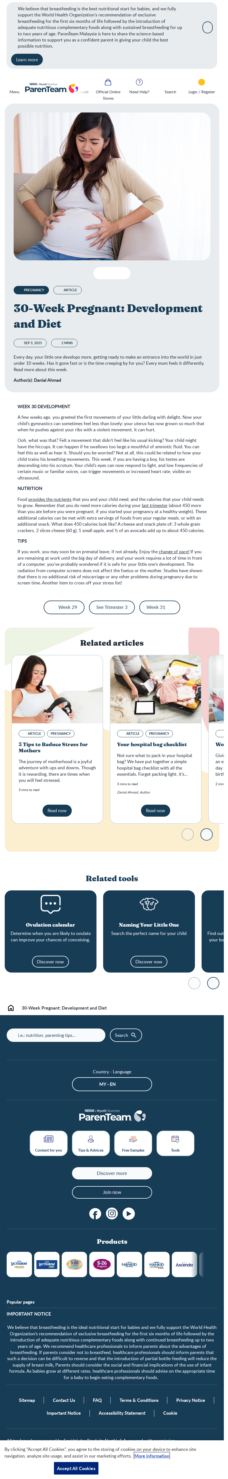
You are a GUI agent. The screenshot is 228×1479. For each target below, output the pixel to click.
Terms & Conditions (139, 1400)
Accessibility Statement (122, 1413)
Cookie (170, 1413)
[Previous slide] (84, 88)
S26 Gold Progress (74, 1264)
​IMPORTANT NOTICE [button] (29, 1314)
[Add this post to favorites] (110, 273)
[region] (112, 1459)
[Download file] (100, 273)
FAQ (97, 1400)
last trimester (155, 505)
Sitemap (27, 1400)
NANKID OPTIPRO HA (157, 1264)
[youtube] (129, 1214)
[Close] (207, 27)
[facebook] (95, 1214)
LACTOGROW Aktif (47, 1264)
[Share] (121, 273)
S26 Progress (102, 1264)
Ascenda (184, 1264)
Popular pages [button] (20, 1302)
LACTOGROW (19, 1264)
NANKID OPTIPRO (129, 1264)
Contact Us (64, 1400)
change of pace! (174, 551)
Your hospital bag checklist (152, 744)
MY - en (107, 1084)
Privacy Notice (190, 1400)
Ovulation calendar (50, 925)
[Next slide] (206, 834)
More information (151, 1456)
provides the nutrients (49, 499)
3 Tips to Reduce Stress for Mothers (53, 747)
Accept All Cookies (76, 1468)
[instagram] (112, 1214)
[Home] (51, 88)
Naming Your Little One (149, 925)
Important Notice (64, 1413)
